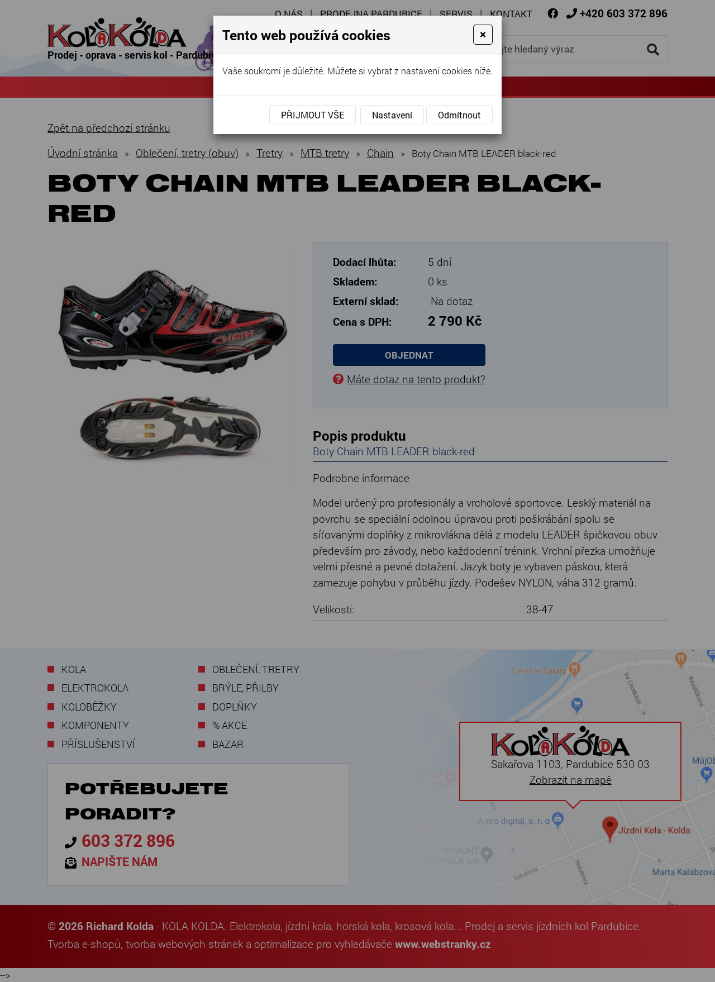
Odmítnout (459, 115)
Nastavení (392, 115)
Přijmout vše (312, 115)
